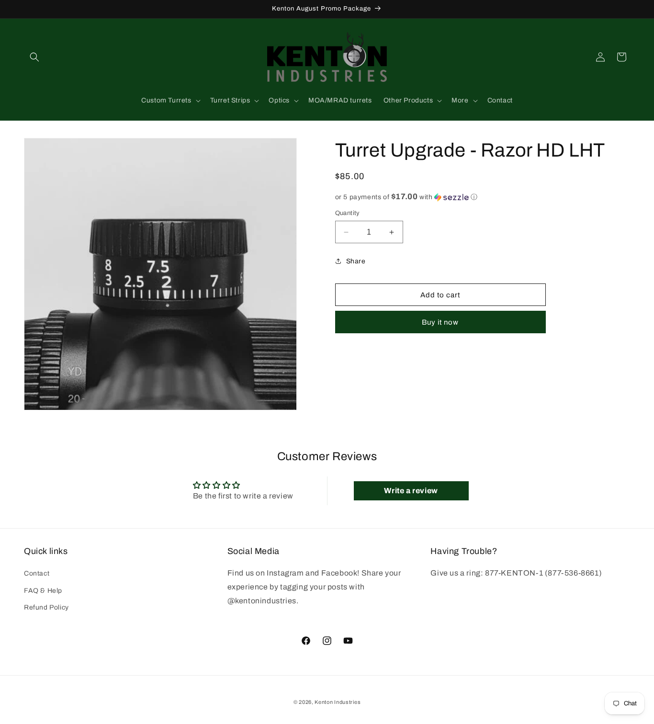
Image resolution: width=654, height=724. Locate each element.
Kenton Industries (338, 702)
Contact (36, 573)
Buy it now (440, 322)
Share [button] (356, 261)
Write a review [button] (411, 490)
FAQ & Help (43, 590)
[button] (34, 57)
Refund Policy (46, 607)
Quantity (347, 213)
